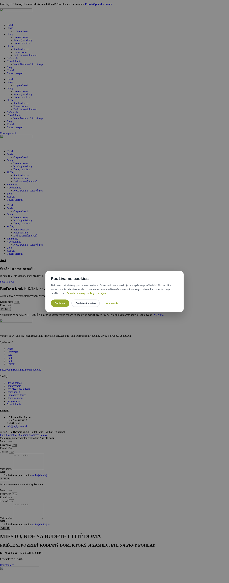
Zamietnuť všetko (85, 303)
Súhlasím (60, 303)
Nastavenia (111, 303)
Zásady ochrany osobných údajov (86, 293)
